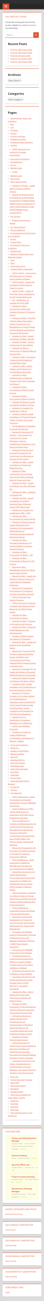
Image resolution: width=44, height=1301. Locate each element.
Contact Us (14, 787)
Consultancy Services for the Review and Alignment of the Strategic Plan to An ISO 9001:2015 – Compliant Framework (22, 983)
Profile (14, 172)
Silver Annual (10, 1261)
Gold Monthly (10, 1245)
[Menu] (6, 6)
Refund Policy (15, 251)
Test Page (14, 1104)
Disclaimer (14, 1089)
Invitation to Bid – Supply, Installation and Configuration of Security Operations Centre (23, 687)
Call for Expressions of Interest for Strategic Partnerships (20, 152)
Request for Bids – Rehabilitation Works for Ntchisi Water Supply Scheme (22, 570)
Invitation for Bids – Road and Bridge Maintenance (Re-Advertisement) (23, 630)
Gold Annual (10, 1230)
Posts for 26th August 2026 (21, 53)
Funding (13, 145)
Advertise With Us (17, 760)
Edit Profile (14, 1083)
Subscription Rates (18, 1086)
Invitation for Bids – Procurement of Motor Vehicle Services (22, 390)
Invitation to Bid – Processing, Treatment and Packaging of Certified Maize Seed (23, 360)
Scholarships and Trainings (21, 1080)
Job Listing (14, 772)
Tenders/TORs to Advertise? (21, 269)
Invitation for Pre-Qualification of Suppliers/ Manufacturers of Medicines (21, 720)
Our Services (15, 216)
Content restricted (17, 136)
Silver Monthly (11, 1276)
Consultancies (16, 793)
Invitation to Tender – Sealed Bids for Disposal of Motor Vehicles (22, 189)
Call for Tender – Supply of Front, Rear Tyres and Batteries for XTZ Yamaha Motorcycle (22, 294)
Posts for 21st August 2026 (21, 59)
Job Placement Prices (14, 1214)
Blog (12, 124)
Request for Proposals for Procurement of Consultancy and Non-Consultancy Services (22, 591)
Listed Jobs (14, 775)
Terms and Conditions (19, 745)
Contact (13, 133)
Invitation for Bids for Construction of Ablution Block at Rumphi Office (23, 351)
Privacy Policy (15, 242)
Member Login (16, 168)
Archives (13, 790)
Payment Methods (17, 230)
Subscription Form (17, 266)
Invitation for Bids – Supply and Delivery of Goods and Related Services (21, 465)
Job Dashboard (16, 162)
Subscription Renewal (19, 769)
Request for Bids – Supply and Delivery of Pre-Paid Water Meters (23, 645)
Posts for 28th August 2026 (21, 50)
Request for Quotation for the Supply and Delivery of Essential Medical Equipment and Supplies (23, 672)
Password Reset (16, 1092)
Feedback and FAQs (18, 139)
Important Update (17, 763)
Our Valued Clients (17, 227)
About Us (14, 757)
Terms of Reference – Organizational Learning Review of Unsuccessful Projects (22, 911)
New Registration (17, 766)
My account (15, 179)
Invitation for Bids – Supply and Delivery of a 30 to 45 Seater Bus (23, 486)
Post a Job (14, 1077)
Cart (12, 127)
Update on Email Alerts (19, 751)
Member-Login (16, 176)
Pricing (13, 239)
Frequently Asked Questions (21, 142)
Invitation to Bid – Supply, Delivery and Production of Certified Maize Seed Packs (21, 369)
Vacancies (14, 1107)
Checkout (14, 130)
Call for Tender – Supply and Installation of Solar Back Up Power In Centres (22, 285)
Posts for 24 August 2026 (20, 56)
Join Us (13, 165)
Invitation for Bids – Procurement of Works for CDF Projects (22, 561)
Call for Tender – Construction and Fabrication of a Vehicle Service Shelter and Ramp (23, 276)
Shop (12, 260)
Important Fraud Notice (19, 159)
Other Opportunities (18, 182)
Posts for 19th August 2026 (21, 62)
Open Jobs (14, 1110)
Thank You (14, 748)
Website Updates (17, 754)
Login (7, 1292)
